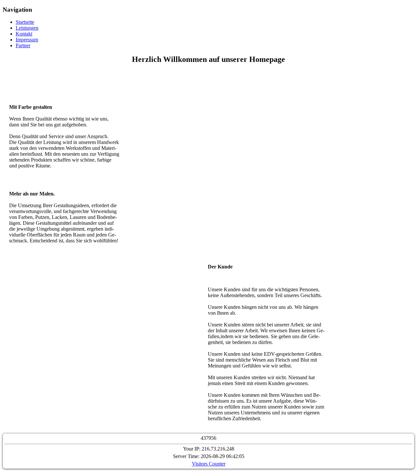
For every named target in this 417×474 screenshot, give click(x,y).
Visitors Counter (208, 464)
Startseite (25, 22)
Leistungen (27, 28)
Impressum (27, 39)
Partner (23, 45)
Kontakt (24, 33)
